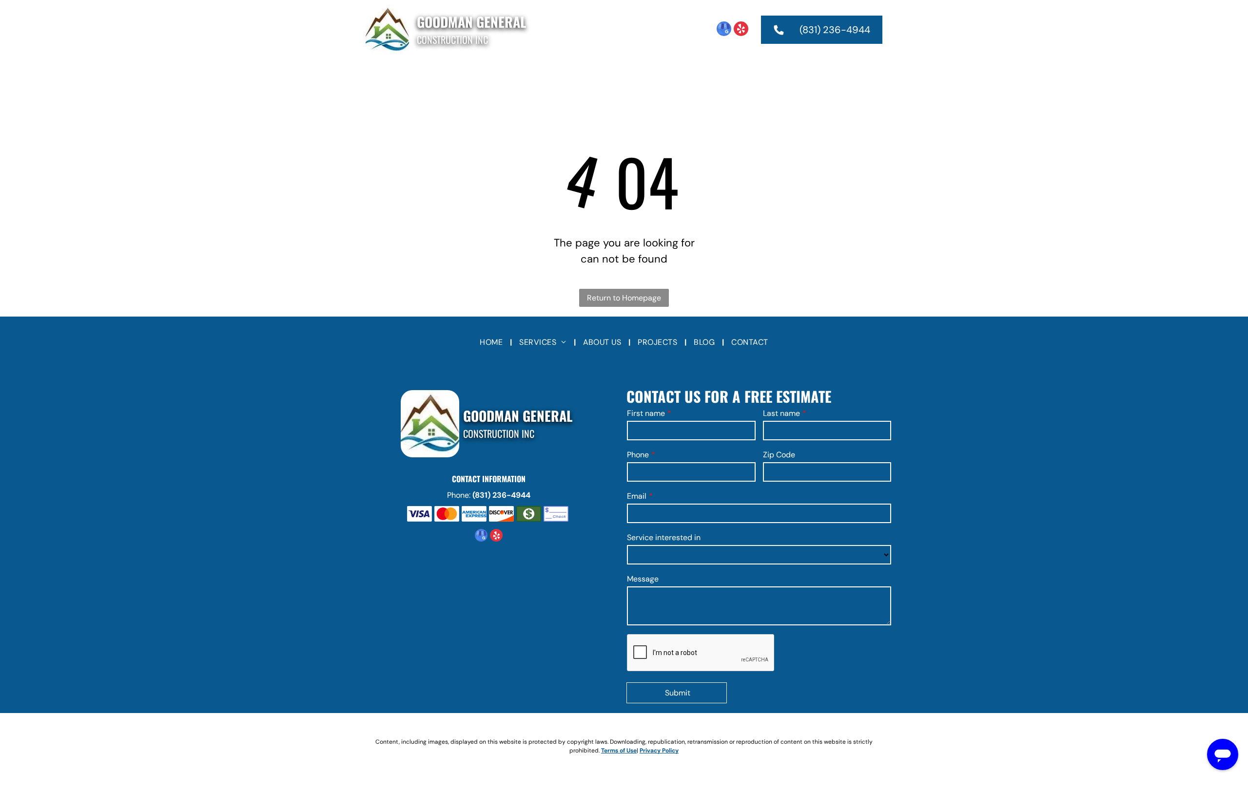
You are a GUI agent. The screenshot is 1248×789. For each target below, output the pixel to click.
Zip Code (779, 455)
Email (636, 496)
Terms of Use (619, 750)
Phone (638, 455)
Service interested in (664, 537)
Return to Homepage (624, 298)
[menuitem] (496, 75)
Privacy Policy (659, 750)
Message (643, 579)
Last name (781, 413)
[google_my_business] (724, 29)
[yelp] (741, 29)
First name (646, 413)
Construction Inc (452, 39)
